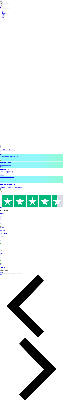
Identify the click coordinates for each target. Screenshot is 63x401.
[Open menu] (1, 1)
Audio (12, 273)
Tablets (7, 273)
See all (1, 272)
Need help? (1, 5)
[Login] (1, 6)
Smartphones (2, 273)
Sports (19, 273)
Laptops (3, 14)
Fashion (3, 17)
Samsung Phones (4, 13)
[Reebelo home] (6, 2)
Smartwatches (3, 15)
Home (2, 16)
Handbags (17, 273)
